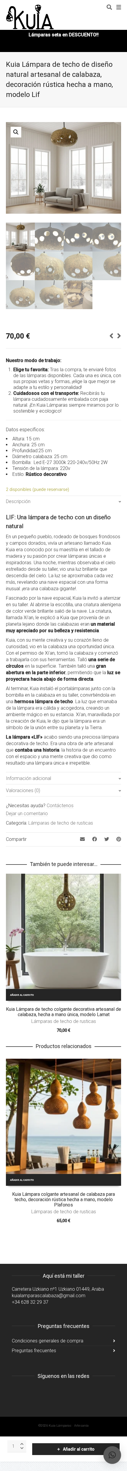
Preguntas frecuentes (34, 1350)
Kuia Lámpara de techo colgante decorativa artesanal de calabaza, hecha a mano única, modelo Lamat (63, 1011)
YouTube (42, 1391)
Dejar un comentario (27, 813)
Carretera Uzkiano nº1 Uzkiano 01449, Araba (58, 1289)
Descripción (18, 501)
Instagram (16, 1391)
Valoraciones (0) (23, 790)
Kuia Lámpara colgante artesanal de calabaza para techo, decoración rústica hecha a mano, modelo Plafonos (63, 1199)
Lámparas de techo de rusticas (60, 823)
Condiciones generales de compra (47, 1341)
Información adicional (28, 778)
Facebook (29, 1391)
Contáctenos (60, 805)
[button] (16, 132)
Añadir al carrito (79, 1449)
